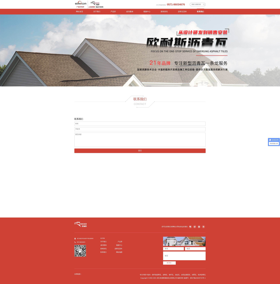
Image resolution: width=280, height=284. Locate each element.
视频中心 (146, 11)
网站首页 (79, 11)
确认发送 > (169, 263)
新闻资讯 (164, 11)
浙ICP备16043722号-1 (198, 278)
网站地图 (119, 252)
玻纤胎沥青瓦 (156, 275)
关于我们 (96, 11)
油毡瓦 (177, 275)
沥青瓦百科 (182, 11)
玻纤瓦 (171, 275)
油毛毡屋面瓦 (185, 275)
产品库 (113, 11)
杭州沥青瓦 (202, 275)
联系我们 (200, 11)
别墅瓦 (194, 275)
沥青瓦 (165, 275)
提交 (140, 151)
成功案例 (129, 11)
